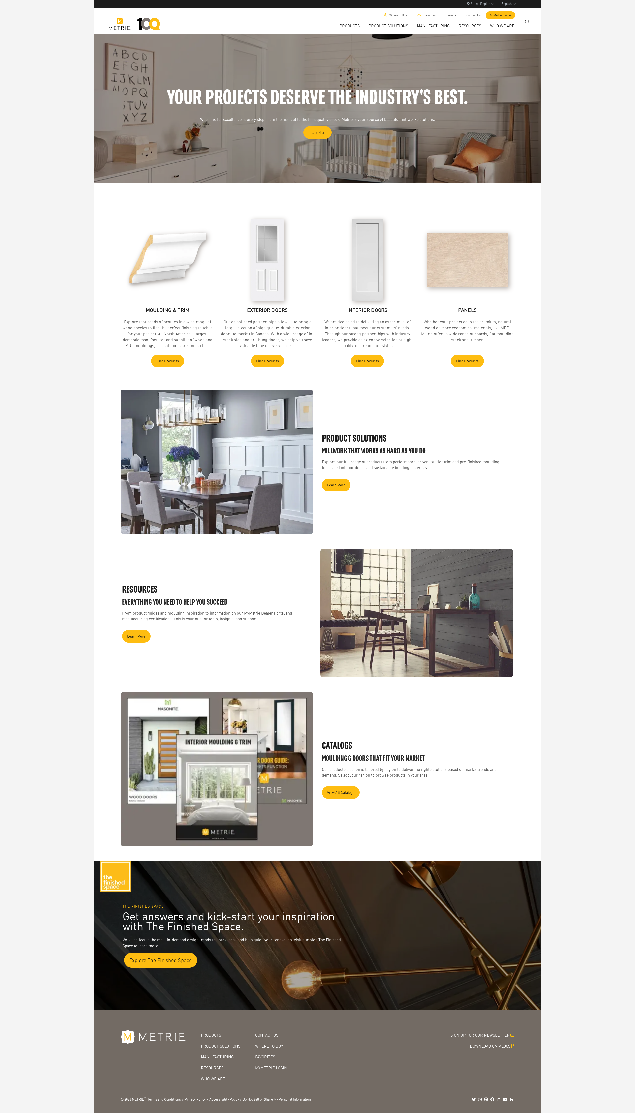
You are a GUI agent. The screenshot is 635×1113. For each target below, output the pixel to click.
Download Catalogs (490, 1046)
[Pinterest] (486, 1099)
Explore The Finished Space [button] (160, 960)
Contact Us (473, 15)
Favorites (430, 15)
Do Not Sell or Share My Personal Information (277, 1099)
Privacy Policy (195, 1099)
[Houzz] (511, 1099)
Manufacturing (217, 1056)
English (506, 3)
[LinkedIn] (498, 1099)
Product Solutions (220, 1046)
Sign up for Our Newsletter (479, 1035)
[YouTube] (505, 1099)
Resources (212, 1067)
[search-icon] (527, 22)
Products (211, 1035)
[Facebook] (492, 1099)
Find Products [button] (167, 361)
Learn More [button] (318, 132)
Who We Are (213, 1078)
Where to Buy (398, 15)
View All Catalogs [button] (340, 792)
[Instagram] (480, 1099)
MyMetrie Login (500, 15)
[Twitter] (474, 1099)
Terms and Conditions (164, 1099)
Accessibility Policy (224, 1099)
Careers (451, 15)
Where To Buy (269, 1046)
